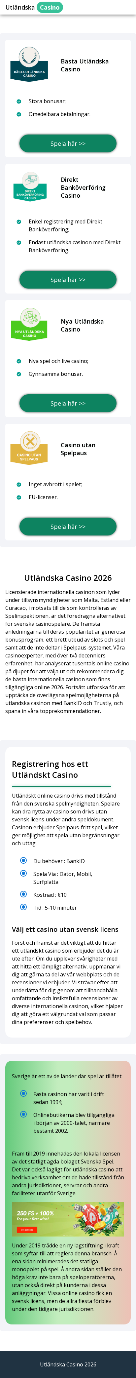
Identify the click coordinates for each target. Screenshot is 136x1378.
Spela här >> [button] (68, 143)
